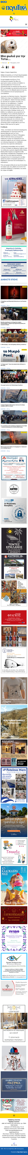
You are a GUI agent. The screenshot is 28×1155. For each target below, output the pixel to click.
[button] (26, 24)
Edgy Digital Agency (22, 1152)
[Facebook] (4, 2)
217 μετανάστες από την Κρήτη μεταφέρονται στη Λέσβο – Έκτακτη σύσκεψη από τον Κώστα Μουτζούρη (14, 426)
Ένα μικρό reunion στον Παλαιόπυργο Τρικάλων (12, 385)
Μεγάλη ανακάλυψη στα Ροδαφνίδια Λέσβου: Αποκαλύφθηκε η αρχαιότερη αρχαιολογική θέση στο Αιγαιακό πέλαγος (13, 323)
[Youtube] (6, 2)
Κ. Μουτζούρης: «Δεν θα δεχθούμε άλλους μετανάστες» (13, 344)
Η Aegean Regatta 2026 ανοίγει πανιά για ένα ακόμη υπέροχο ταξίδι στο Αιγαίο (13, 405)
